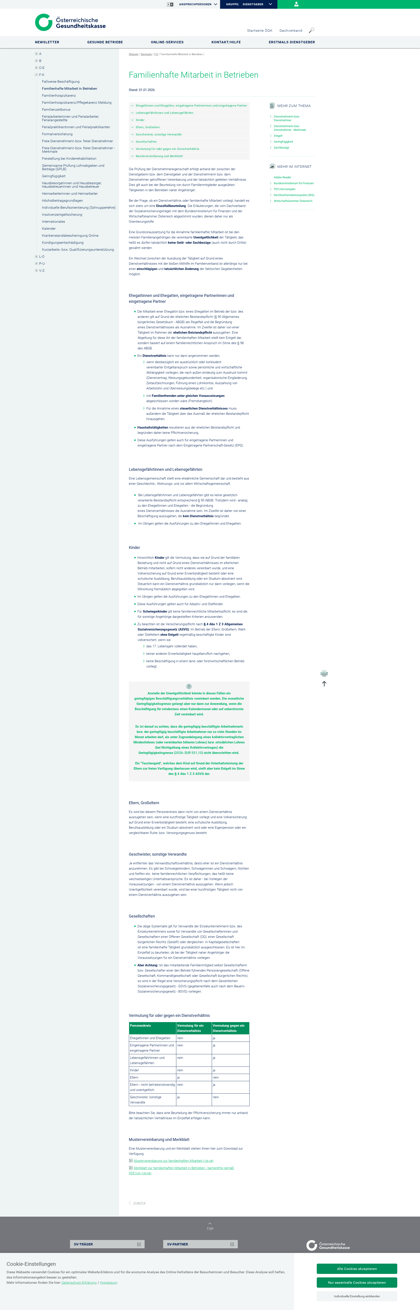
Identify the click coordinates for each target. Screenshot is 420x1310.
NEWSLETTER (47, 42)
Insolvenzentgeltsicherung (62, 214)
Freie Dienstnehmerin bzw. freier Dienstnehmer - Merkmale (78, 150)
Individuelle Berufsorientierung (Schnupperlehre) (79, 207)
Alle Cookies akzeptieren (357, 1269)
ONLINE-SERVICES (167, 42)
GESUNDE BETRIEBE (105, 42)
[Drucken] (324, 673)
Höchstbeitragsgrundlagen (62, 200)
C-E (41, 68)
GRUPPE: (232, 4)
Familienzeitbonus (56, 109)
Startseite (146, 54)
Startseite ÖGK (260, 30)
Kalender (49, 228)
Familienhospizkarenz (59, 95)
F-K (41, 75)
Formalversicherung (57, 134)
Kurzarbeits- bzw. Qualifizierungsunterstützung (78, 249)
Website (133, 54)
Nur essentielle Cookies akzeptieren (357, 1282)
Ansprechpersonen (195, 4)
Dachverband (291, 30)
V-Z (42, 270)
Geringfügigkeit (53, 176)
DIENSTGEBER (253, 4)
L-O (41, 256)
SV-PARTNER (177, 1244)
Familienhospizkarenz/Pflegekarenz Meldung (77, 102)
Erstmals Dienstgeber (292, 42)
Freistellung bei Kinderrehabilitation (69, 158)
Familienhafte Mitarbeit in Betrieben (69, 88)
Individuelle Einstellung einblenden (357, 1296)
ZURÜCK (139, 1203)
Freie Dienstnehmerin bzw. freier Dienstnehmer (77, 141)
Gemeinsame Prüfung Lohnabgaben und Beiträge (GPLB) (73, 167)
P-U (42, 263)
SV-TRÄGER (83, 1244)
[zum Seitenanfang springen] (324, 684)
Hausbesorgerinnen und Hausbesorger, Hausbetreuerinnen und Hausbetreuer (72, 185)
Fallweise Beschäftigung (61, 81)
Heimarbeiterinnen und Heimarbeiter (70, 193)
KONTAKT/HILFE (226, 42)
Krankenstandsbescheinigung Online (70, 235)
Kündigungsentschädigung (63, 242)
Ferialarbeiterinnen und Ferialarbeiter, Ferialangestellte (70, 118)
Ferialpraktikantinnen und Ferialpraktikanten (76, 127)
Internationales (53, 221)
